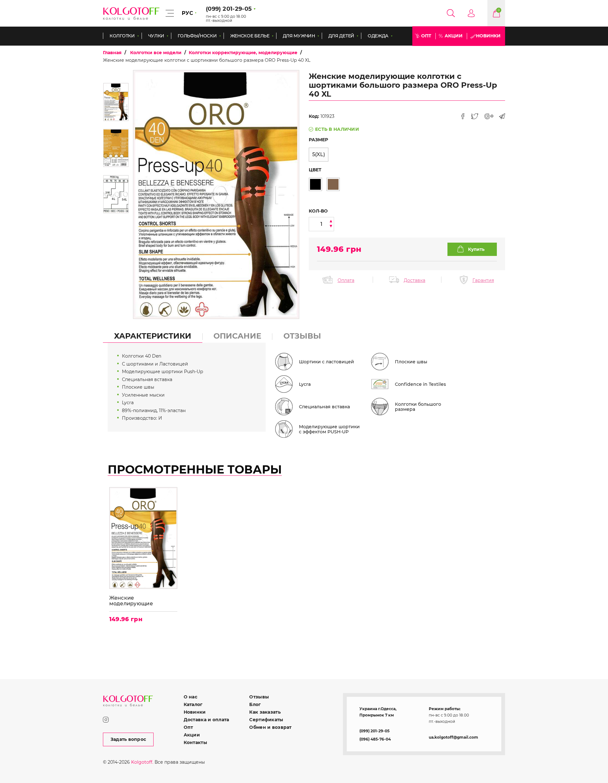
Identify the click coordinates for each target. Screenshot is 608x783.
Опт (426, 36)
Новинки (488, 36)
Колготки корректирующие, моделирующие (243, 52)
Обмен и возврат (270, 727)
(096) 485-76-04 (375, 739)
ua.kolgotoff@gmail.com (453, 737)
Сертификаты (266, 720)
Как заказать (264, 712)
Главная (112, 52)
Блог (255, 704)
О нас (190, 697)
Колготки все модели (155, 52)
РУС (187, 13)
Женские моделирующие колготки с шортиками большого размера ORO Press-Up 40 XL (142, 600)
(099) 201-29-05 (374, 731)
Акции (454, 36)
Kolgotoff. (142, 762)
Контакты (195, 742)
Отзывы (259, 697)
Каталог (193, 704)
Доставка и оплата (206, 720)
